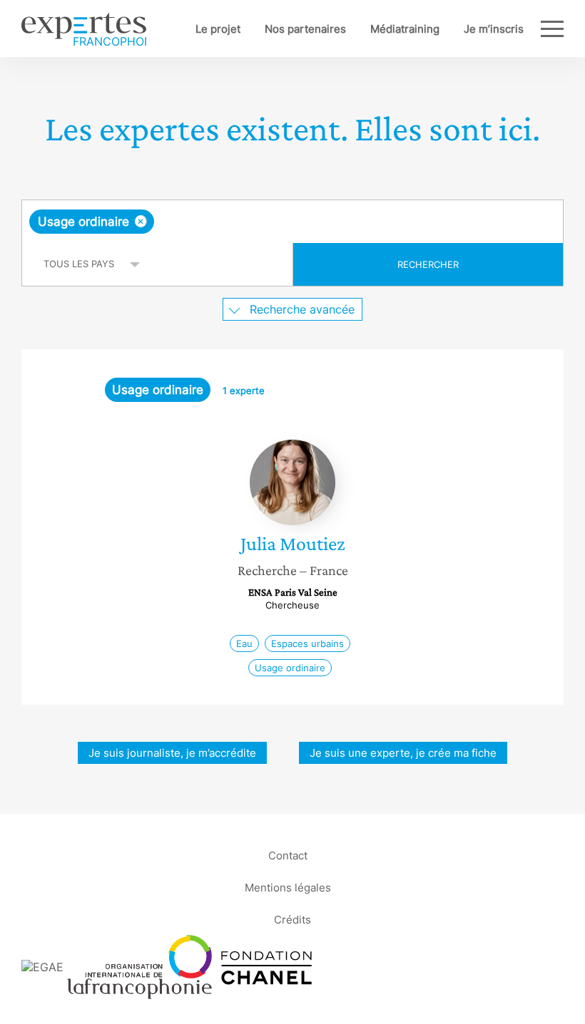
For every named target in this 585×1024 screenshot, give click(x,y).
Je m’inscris (494, 29)
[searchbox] (270, 221)
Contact (287, 855)
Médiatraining (404, 29)
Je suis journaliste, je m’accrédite (172, 753)
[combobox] (292, 221)
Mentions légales (288, 887)
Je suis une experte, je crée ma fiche (403, 753)
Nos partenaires (305, 29)
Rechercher (428, 264)
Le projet (217, 29)
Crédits (292, 919)
